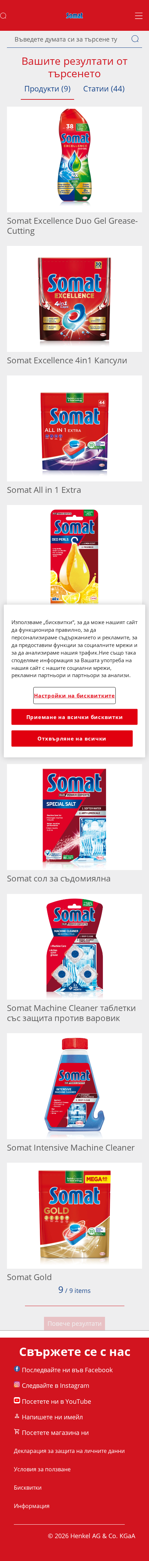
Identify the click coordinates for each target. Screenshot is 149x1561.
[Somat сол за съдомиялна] (74, 825)
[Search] (136, 39)
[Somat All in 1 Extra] (74, 436)
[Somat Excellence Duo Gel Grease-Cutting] (74, 173)
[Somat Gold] (74, 1224)
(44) (104, 88)
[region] (75, 680)
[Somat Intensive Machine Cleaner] (74, 1094)
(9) (47, 88)
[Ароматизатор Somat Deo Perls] (74, 566)
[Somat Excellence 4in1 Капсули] (74, 307)
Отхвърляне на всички (71, 738)
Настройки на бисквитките (74, 695)
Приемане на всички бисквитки (74, 716)
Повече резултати (74, 1323)
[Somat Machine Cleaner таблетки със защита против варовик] (74, 960)
